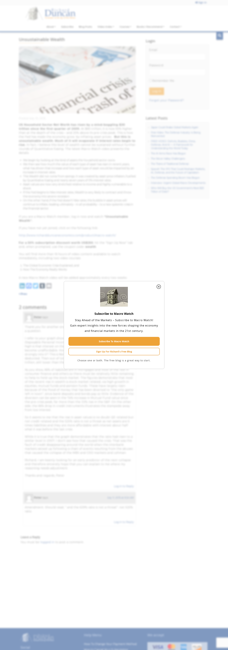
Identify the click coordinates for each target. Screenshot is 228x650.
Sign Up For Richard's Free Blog (114, 351)
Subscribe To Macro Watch (114, 341)
